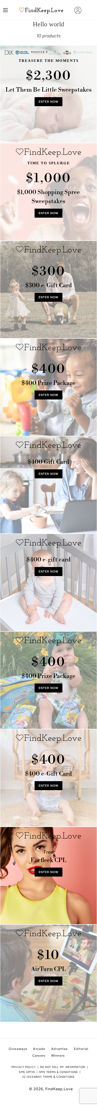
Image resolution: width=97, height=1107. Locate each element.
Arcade (39, 1049)
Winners (58, 1055)
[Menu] (5, 10)
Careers (38, 1055)
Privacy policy (23, 1067)
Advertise (59, 1049)
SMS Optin (27, 1072)
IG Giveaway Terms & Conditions (48, 1076)
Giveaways (18, 1049)
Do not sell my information (63, 1067)
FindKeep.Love (59, 1089)
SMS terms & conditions (58, 1072)
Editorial (81, 1049)
